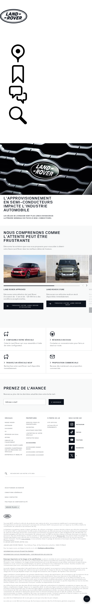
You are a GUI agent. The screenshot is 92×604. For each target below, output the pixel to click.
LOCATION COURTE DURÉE (14, 445)
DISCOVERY (9, 428)
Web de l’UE (61, 536)
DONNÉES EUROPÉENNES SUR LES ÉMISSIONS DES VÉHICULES (13, 450)
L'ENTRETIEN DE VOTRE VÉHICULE (34, 434)
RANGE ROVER (9, 422)
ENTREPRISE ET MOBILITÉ (13, 455)
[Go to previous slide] (83, 285)
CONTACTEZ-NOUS (32, 438)
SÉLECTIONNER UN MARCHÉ (14, 488)
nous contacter (25, 539)
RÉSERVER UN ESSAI (11, 434)
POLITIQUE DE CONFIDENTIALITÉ (16, 502)
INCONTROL (30, 427)
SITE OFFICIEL (52, 422)
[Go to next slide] (86, 285)
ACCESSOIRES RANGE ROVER (33, 448)
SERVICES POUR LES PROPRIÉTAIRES (33, 423)
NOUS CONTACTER (11, 497)
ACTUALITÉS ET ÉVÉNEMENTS (52, 426)
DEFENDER (8, 425)
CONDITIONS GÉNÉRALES (13, 492)
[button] (46, 1)
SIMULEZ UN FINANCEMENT (10, 441)
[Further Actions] (86, 598)
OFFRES (7, 437)
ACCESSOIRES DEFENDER (34, 452)
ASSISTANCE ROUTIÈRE (34, 430)
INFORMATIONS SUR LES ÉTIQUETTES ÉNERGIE (19, 551)
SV (5, 431)
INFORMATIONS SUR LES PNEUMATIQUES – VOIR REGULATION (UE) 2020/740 (28, 554)
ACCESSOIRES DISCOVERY (35, 455)
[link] (46, 34)
